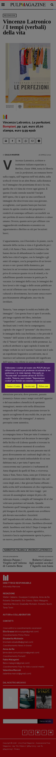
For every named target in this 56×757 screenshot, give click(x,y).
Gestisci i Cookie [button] (13, 386)
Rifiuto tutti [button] (43, 386)
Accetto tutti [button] (30, 386)
